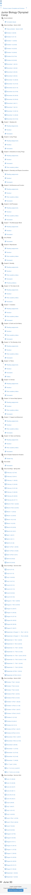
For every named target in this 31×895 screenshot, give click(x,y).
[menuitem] (1, 4)
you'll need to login (22, 888)
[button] (1, 1)
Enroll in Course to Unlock (15, 890)
